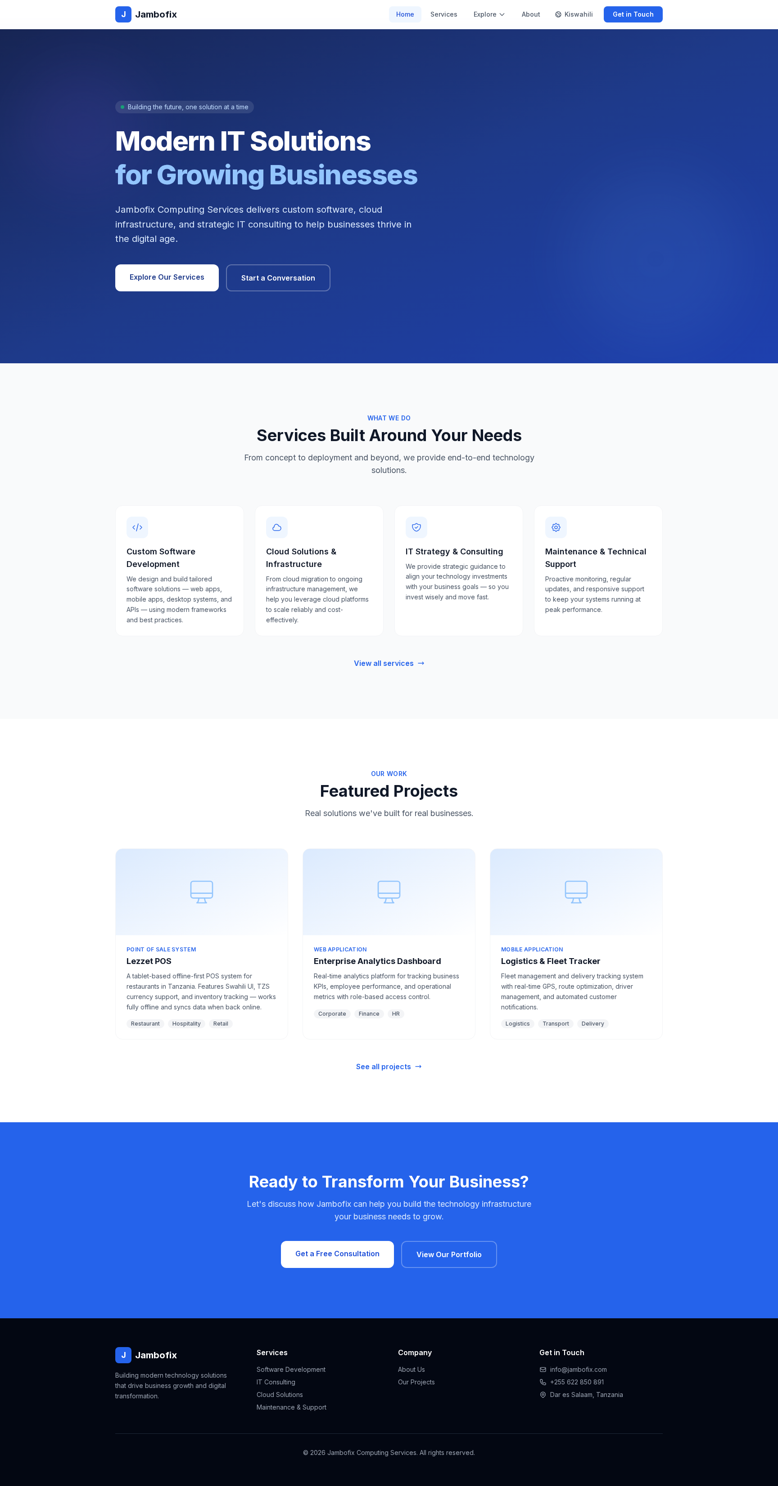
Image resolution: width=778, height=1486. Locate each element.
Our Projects (416, 1382)
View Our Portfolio (449, 1254)
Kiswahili (579, 14)
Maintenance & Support (291, 1407)
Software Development (291, 1369)
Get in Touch (633, 14)
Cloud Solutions (280, 1394)
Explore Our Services (167, 276)
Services (443, 14)
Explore (485, 14)
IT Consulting (276, 1382)
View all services (384, 663)
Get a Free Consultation (337, 1253)
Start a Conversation (278, 277)
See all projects (383, 1066)
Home (405, 14)
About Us (411, 1369)
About (531, 14)
